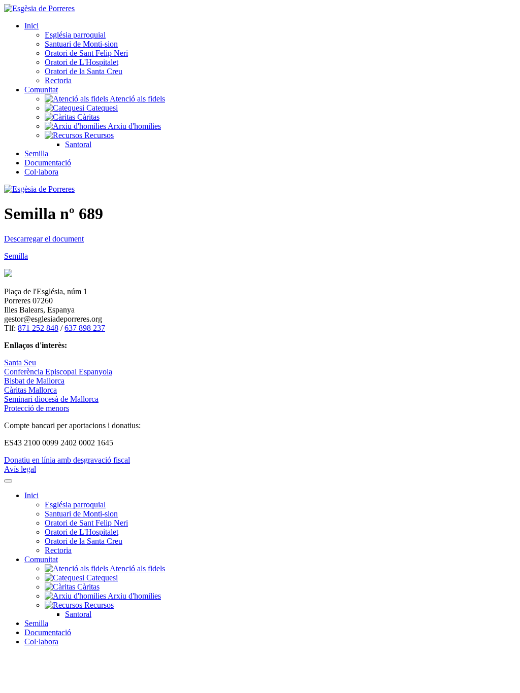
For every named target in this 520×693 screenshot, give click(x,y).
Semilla (36, 153)
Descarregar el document (44, 238)
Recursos (98, 135)
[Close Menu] (8, 480)
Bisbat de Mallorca (34, 380)
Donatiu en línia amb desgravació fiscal (67, 460)
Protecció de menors (36, 408)
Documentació (47, 162)
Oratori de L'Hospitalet (81, 62)
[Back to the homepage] (39, 8)
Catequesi (101, 107)
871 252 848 (38, 328)
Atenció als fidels (136, 98)
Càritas (87, 117)
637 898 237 (84, 328)
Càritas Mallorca (30, 390)
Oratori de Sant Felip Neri (86, 53)
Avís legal (20, 469)
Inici (31, 25)
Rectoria (58, 80)
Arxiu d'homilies (133, 126)
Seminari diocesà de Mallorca (51, 399)
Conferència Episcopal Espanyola (58, 371)
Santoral (78, 144)
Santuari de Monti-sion (81, 44)
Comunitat (41, 89)
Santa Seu (20, 362)
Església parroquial (75, 34)
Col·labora (41, 171)
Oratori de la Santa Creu (83, 71)
